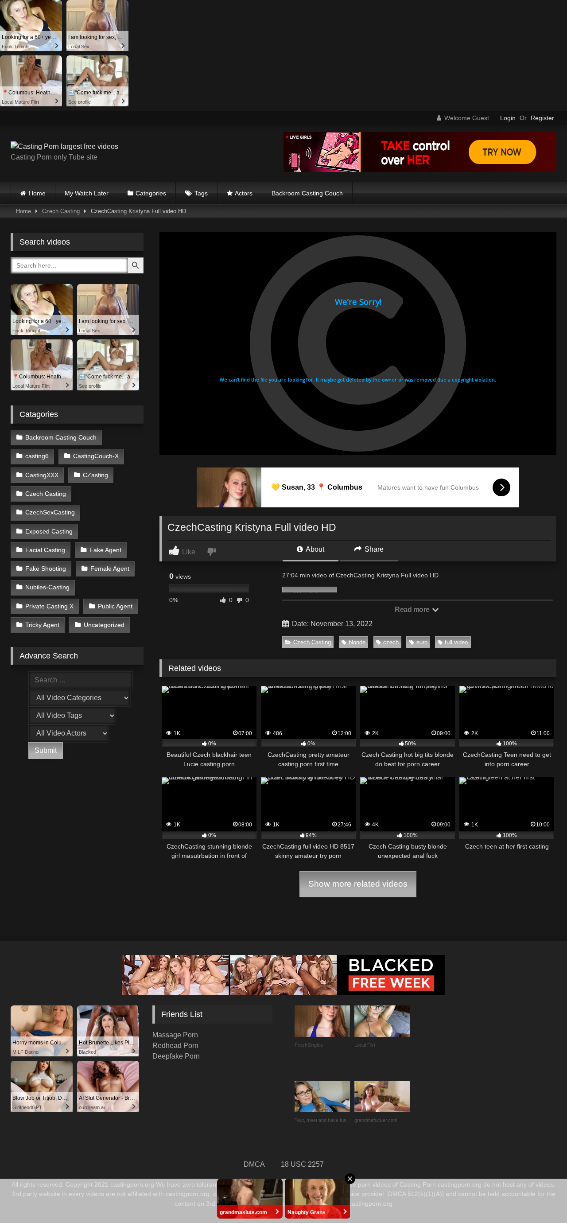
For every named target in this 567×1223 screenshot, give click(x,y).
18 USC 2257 (302, 1164)
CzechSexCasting (50, 512)
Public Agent (115, 606)
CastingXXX (41, 475)
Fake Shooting (45, 568)
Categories (151, 193)
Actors (243, 193)
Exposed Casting (49, 531)
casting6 (37, 456)
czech (391, 642)
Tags (201, 193)
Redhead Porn (175, 1045)
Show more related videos (358, 883)
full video (456, 642)
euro (421, 642)
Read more (413, 609)
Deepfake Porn (176, 1056)
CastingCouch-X (96, 456)
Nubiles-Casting (47, 587)
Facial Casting (45, 549)
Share (373, 549)
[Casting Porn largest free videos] (64, 146)
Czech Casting (61, 211)
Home (37, 193)
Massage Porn (175, 1035)
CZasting (95, 475)
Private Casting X (49, 606)
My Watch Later (87, 193)
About (314, 549)
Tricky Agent (42, 624)
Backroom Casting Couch (307, 193)
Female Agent (109, 568)
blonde (357, 642)
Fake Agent (105, 549)
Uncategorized (104, 624)
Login (508, 117)
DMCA (254, 1164)
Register (542, 117)
